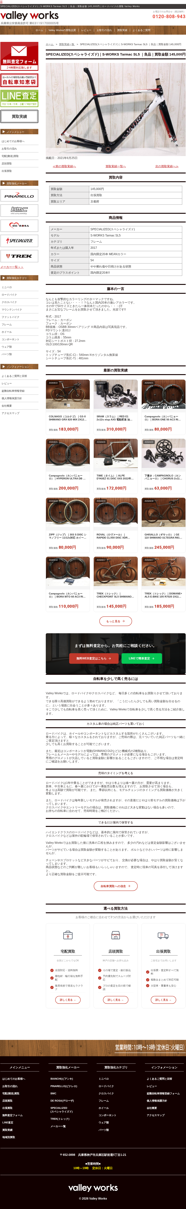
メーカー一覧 (58, 1126)
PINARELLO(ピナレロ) (63, 1086)
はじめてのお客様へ (13, 141)
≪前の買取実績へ (64, 166)
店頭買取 (7, 163)
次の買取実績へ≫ (167, 166)
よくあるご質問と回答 (14, 376)
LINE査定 (7, 1122)
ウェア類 (7, 346)
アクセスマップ (10, 413)
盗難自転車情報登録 (13, 390)
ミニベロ (7, 287)
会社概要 (7, 405)
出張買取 (7, 170)
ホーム (39, 30)
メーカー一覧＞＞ (12, 267)
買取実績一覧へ (116, 166)
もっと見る (113, 621)
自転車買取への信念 (113, 886)
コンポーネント (10, 339)
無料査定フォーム (12, 1115)
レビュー (86, 30)
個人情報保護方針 (12, 398)
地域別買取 (8, 1137)
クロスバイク (9, 302)
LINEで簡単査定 (139, 658)
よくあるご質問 (141, 30)
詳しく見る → (68, 999)
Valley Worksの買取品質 (62, 30)
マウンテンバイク (12, 309)
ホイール (7, 331)
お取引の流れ (104, 30)
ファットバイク (10, 317)
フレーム (7, 324)
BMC (53, 1093)
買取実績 (122, 30)
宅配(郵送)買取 (10, 156)
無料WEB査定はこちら (91, 658)
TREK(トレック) (59, 1118)
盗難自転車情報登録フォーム (163, 1093)
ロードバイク (9, 294)
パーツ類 (7, 354)
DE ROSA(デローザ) (62, 1100)
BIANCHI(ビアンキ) (61, 1078)
